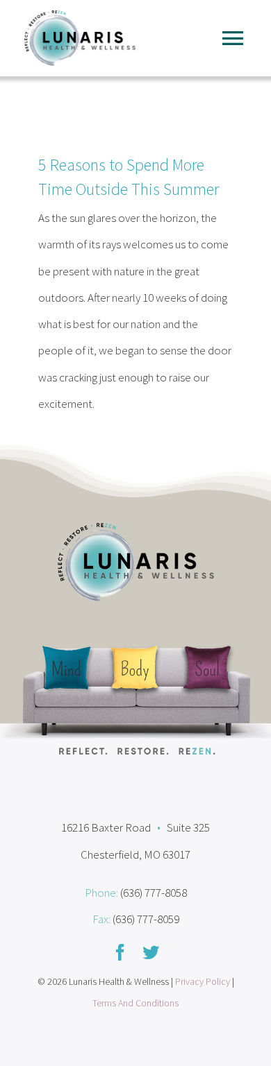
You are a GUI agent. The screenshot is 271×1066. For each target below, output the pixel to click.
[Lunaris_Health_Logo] (80, 16)
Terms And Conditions (135, 1003)
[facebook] (120, 952)
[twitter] (150, 952)
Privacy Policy (202, 981)
